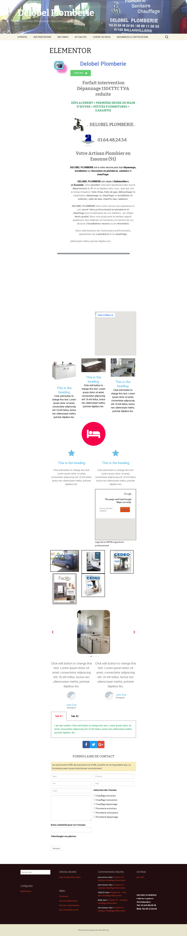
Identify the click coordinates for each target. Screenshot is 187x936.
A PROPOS (22, 37)
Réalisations (25, 891)
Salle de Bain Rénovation (70, 877)
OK (125, 509)
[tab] (59, 716)
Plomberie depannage (106, 816)
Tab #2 (74, 716)
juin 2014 (140, 877)
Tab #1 (59, 716)
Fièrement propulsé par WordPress (93, 930)
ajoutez (71, 841)
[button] (80, 73)
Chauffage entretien (105, 795)
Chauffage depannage (106, 804)
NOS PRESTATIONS (42, 37)
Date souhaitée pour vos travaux (68, 824)
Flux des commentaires (69, 905)
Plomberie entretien (106, 808)
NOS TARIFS (63, 37)
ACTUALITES (81, 37)
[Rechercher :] (167, 37)
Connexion (63, 896)
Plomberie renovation (106, 812)
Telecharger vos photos (63, 836)
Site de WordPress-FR (68, 909)
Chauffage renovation (106, 799)
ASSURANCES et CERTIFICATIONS (132, 37)
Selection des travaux (105, 789)
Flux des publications (68, 900)
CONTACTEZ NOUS (102, 37)
